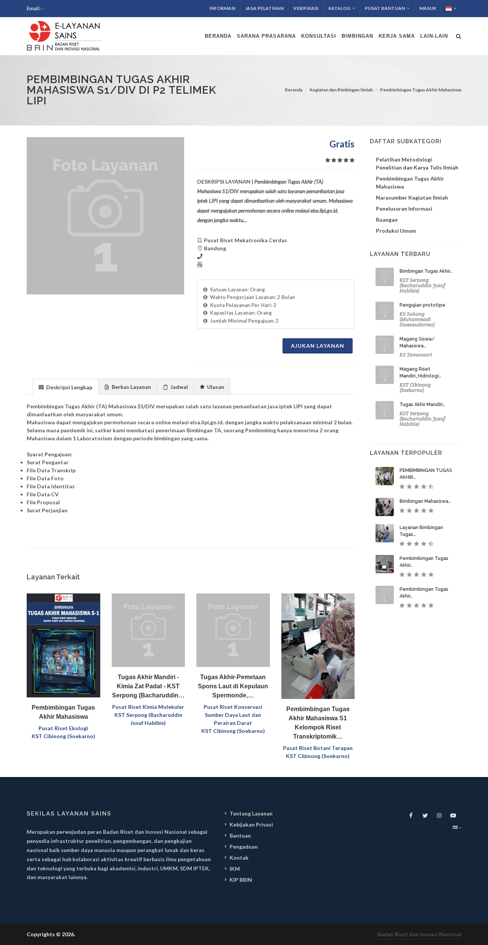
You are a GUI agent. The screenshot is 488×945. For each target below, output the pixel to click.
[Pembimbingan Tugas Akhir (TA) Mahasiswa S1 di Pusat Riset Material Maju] (385, 564)
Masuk (427, 8)
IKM (235, 868)
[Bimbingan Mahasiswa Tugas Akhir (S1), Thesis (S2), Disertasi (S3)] (385, 507)
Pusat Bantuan (385, 8)
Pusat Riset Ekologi (63, 728)
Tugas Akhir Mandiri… (422, 404)
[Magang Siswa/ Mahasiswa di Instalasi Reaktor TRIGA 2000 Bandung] (385, 345)
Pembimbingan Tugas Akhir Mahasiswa (420, 90)
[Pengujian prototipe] (385, 311)
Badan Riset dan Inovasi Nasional (419, 934)
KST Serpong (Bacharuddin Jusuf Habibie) (422, 285)
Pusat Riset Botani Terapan (318, 748)
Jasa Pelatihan (264, 8)
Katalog (339, 8)
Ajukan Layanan (317, 345)
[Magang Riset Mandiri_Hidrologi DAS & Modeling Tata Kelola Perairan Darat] (385, 375)
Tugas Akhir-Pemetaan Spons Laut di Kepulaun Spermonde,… (233, 686)
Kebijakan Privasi (251, 824)
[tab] (65, 386)
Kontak (239, 857)
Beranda (293, 90)
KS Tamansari (416, 355)
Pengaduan (244, 846)
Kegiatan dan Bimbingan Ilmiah (341, 90)
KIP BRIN (241, 879)
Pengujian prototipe (422, 305)
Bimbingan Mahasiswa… (425, 501)
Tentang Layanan (251, 813)
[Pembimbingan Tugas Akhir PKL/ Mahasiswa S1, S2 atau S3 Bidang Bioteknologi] (385, 595)
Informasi (222, 8)
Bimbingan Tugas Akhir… (426, 271)
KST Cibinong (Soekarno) (63, 736)
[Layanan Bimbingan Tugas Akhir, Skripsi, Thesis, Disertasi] (385, 533)
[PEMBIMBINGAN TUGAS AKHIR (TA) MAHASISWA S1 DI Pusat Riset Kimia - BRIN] (385, 476)
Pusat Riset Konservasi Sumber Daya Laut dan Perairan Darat (233, 715)
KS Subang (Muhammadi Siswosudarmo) (417, 319)
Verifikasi (306, 8)
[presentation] (65, 387)
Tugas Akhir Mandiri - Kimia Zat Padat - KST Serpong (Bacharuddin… (148, 686)
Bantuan (240, 835)
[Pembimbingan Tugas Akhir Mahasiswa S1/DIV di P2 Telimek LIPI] (105, 215)
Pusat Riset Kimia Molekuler (148, 707)
